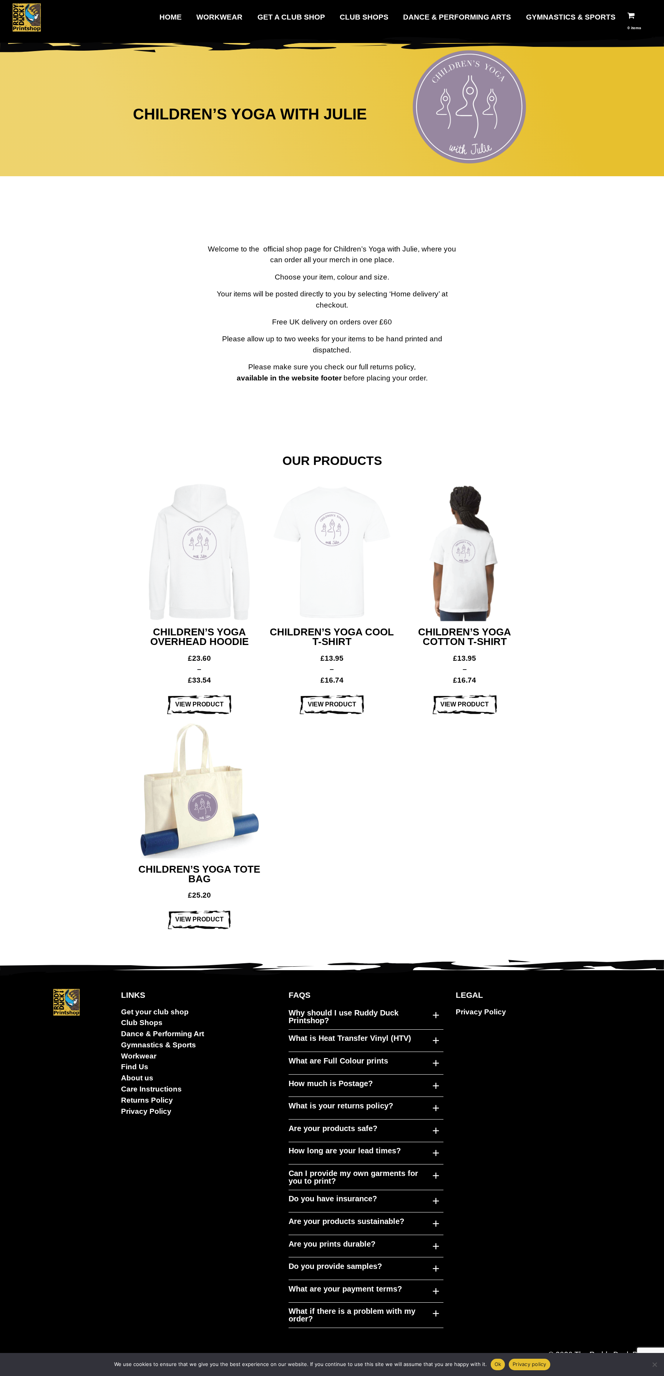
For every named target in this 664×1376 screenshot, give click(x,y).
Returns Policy (147, 1100)
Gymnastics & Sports (571, 17)
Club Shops (364, 17)
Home (170, 17)
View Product (199, 704)
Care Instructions (151, 1089)
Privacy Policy (146, 1111)
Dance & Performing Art (162, 1034)
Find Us (134, 1067)
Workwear (219, 17)
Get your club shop (155, 1012)
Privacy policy (529, 1364)
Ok (498, 1364)
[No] (654, 1364)
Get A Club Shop (291, 17)
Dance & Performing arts (457, 17)
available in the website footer (289, 378)
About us (137, 1078)
